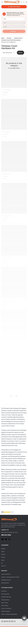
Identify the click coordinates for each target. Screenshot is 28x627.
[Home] (12, 2)
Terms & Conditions (6, 608)
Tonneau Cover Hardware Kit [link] (8, 42)
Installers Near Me (6, 597)
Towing (3, 548)
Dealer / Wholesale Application (9, 614)
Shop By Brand (5, 583)
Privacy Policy (4, 605)
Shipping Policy (5, 599)
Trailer (3, 551)
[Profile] (24, 2)
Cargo (2, 560)
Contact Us (4, 591)
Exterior (3, 554)
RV (2, 563)
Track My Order (5, 594)
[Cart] (26, 2)
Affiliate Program (5, 611)
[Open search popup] (21, 2)
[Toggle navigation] (2, 2)
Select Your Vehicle (15, 6)
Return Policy (4, 602)
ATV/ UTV (3, 566)
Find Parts (13, 31)
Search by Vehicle (5, 574)
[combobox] (8, 53)
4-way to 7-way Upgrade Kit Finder (10, 577)
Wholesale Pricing (6, 580)
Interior (3, 557)
